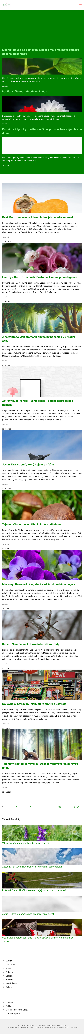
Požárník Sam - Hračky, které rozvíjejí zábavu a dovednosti (34, 890)
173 (59, 807)
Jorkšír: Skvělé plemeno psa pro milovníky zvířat (28, 914)
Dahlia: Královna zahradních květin (24, 91)
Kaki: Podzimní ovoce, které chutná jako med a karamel (37, 217)
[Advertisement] (42, 31)
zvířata (4, 787)
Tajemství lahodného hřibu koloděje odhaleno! (32, 524)
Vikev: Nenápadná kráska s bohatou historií (25, 843)
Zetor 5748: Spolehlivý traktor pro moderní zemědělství (32, 866)
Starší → (78, 807)
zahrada (5, 86)
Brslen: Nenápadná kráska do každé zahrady (30, 644)
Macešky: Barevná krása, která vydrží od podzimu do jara (38, 584)
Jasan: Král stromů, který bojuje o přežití (28, 464)
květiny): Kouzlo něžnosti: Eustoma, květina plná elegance (39, 277)
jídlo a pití (5, 165)
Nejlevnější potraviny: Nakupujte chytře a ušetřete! (34, 703)
